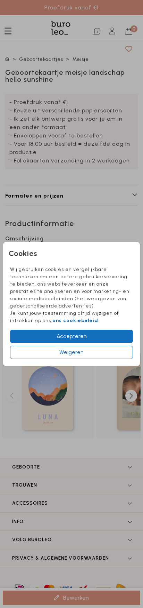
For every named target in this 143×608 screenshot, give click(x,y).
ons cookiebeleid (75, 320)
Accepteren (72, 336)
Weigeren (71, 352)
